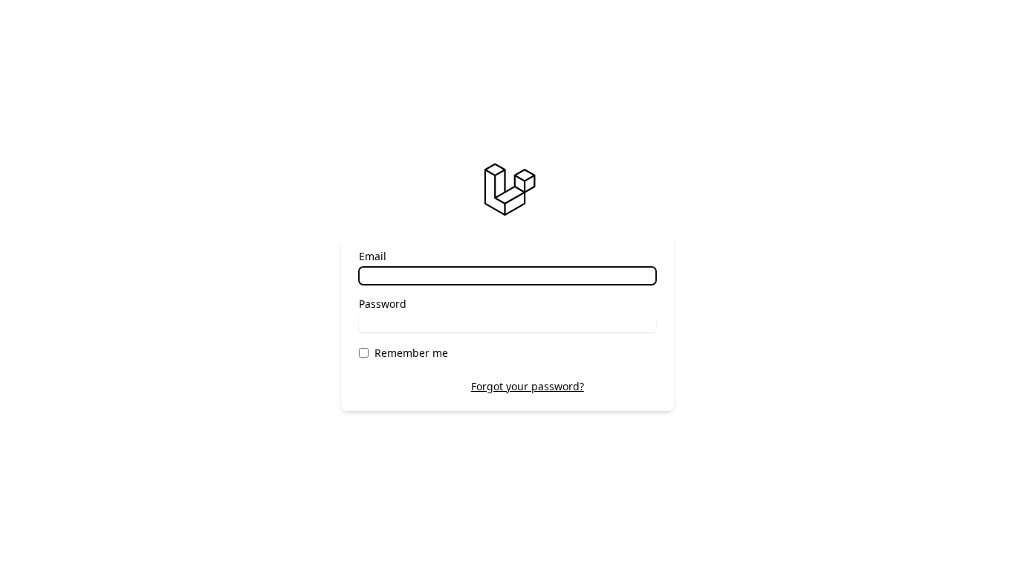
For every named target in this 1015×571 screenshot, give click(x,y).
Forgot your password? (527, 386)
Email (372, 256)
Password (382, 304)
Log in (624, 386)
